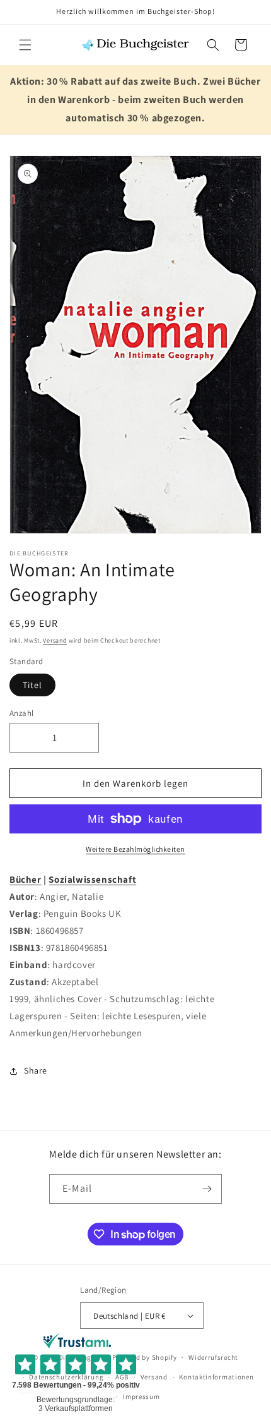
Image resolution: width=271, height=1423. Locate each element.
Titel (32, 685)
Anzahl (21, 713)
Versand (55, 640)
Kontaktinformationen (216, 1376)
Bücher (25, 879)
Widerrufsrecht (213, 1357)
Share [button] (35, 1070)
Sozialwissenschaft (92, 879)
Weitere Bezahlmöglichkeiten (135, 849)
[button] (25, 45)
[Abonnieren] (207, 1189)
